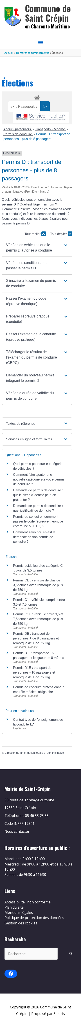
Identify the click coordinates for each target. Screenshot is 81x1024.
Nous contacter (16, 831)
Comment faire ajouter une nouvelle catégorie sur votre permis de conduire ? (39, 479)
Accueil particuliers (17, 129)
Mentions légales (18, 912)
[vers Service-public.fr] (41, 117)
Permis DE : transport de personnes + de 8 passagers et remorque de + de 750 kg (36, 638)
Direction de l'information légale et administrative (34, 752)
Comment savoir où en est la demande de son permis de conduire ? (34, 536)
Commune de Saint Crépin (48, 13)
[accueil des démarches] (37, 96)
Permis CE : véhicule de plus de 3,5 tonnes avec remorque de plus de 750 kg (38, 585)
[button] (37, 248)
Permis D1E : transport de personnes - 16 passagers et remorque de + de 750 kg (34, 672)
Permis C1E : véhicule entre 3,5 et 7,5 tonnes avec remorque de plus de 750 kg (38, 618)
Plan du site (14, 907)
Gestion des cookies (20, 923)
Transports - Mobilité (50, 129)
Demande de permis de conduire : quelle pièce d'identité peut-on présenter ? (38, 495)
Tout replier (33, 234)
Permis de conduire (18, 134)
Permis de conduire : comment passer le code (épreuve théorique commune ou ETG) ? (38, 521)
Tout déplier (59, 234)
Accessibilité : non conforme (27, 902)
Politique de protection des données (34, 917)
